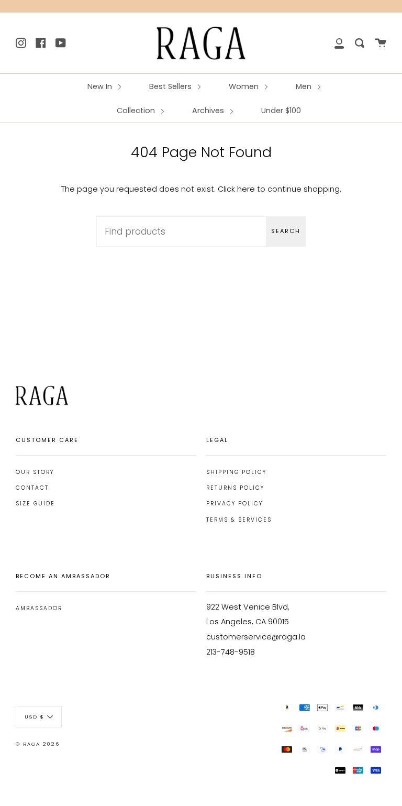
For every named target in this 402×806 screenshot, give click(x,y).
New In (100, 86)
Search (285, 231)
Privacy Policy (234, 503)
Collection (137, 110)
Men (305, 86)
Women (245, 86)
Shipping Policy (236, 472)
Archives (209, 110)
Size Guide (35, 503)
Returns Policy (235, 488)
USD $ (34, 716)
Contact (32, 488)
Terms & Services (239, 520)
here (246, 189)
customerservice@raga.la (256, 637)
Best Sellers (171, 86)
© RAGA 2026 (38, 744)
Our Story (35, 472)
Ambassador (39, 608)
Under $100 (281, 110)
